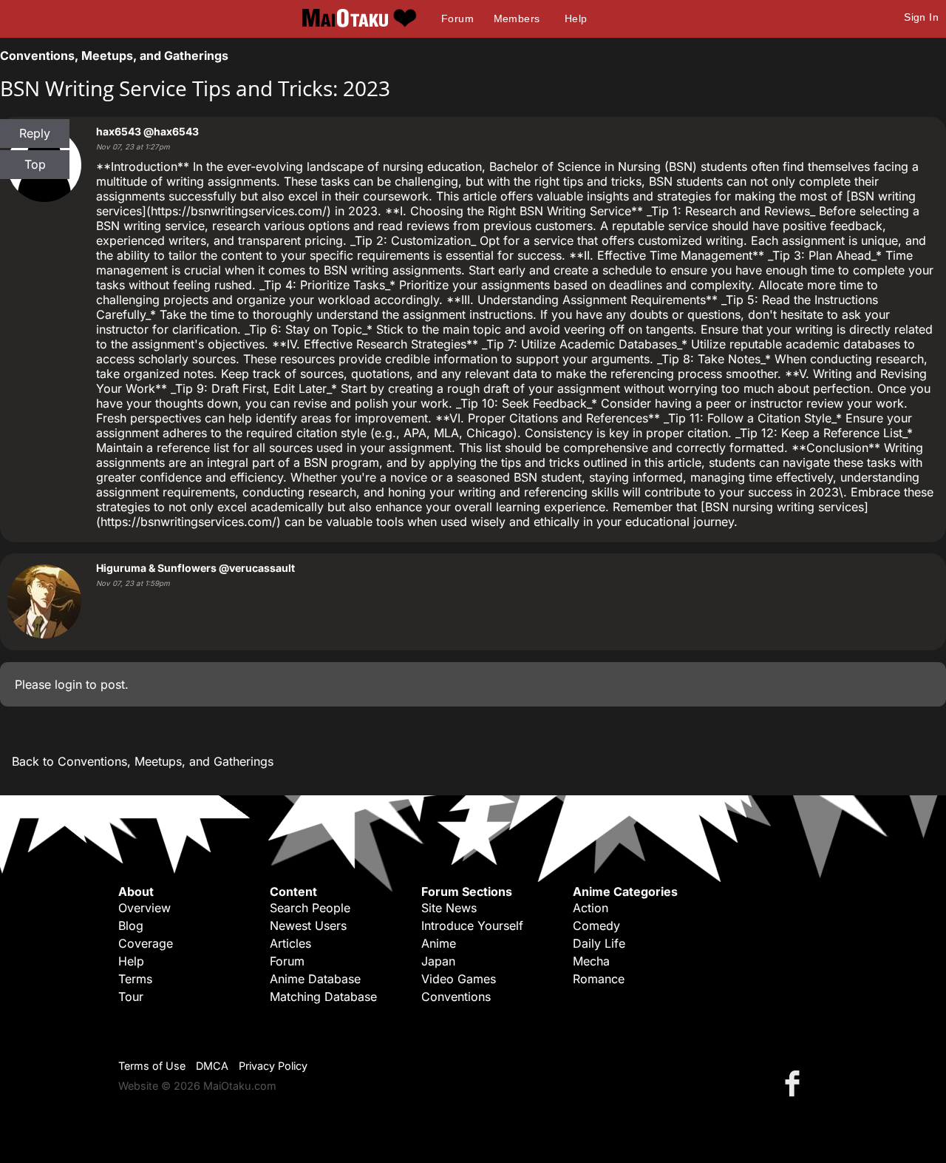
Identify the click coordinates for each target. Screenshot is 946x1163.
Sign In (921, 17)
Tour (130, 996)
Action (590, 907)
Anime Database (315, 978)
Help (576, 18)
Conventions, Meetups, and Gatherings (114, 55)
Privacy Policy (273, 1065)
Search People (310, 907)
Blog (130, 925)
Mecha (591, 961)
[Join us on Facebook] (795, 1082)
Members (517, 18)
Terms (135, 978)
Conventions (456, 996)
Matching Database (323, 996)
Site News (449, 907)
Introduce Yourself (472, 925)
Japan (438, 961)
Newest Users (308, 925)
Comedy (596, 925)
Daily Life (599, 943)
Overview (144, 907)
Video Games (458, 978)
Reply (34, 133)
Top (35, 164)
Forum (457, 18)
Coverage (145, 943)
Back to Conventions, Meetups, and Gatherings (142, 761)
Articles (290, 943)
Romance (599, 978)
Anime (438, 943)
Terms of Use (152, 1065)
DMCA (212, 1065)
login (68, 684)
